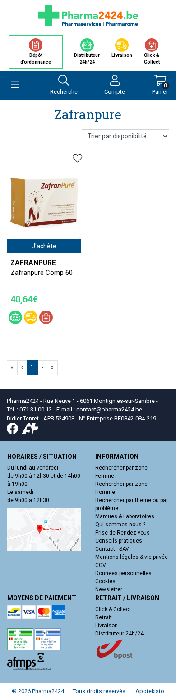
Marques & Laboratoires (124, 516)
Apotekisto (149, 691)
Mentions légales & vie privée (131, 557)
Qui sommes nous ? (120, 524)
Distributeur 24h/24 (119, 633)
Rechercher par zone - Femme (122, 472)
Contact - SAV (112, 549)
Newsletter (108, 589)
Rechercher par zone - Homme (122, 488)
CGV (100, 565)
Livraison (106, 625)
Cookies (105, 581)
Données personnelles (123, 573)
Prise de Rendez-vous (122, 533)
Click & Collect (113, 609)
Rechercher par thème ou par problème (131, 504)
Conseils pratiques (118, 541)
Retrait (103, 617)
